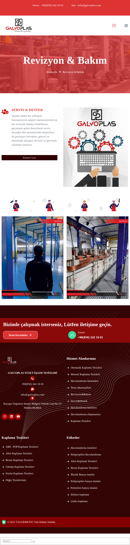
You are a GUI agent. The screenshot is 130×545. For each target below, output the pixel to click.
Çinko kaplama (79, 501)
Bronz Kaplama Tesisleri (19, 460)
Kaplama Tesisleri (81, 421)
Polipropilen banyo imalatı (86, 481)
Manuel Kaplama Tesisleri (85, 374)
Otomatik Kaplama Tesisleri (86, 367)
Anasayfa (51, 72)
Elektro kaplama (80, 494)
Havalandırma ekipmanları (86, 414)
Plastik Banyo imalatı (83, 474)
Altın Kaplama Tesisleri (19, 453)
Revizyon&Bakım (81, 394)
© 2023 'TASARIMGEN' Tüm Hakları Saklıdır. (31, 522)
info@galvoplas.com (86, 5)
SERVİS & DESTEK (27, 110)
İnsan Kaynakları (18, 335)
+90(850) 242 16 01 (48, 5)
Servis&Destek (79, 401)
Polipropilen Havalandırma (86, 454)
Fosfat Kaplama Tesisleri (19, 473)
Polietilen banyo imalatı (84, 487)
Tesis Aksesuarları (81, 387)
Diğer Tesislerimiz (16, 480)
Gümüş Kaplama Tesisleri (20, 466)
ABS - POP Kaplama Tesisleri (22, 446)
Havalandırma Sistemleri (84, 381)
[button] (5, 258)
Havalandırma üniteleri (84, 407)
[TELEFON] (3, 275)
